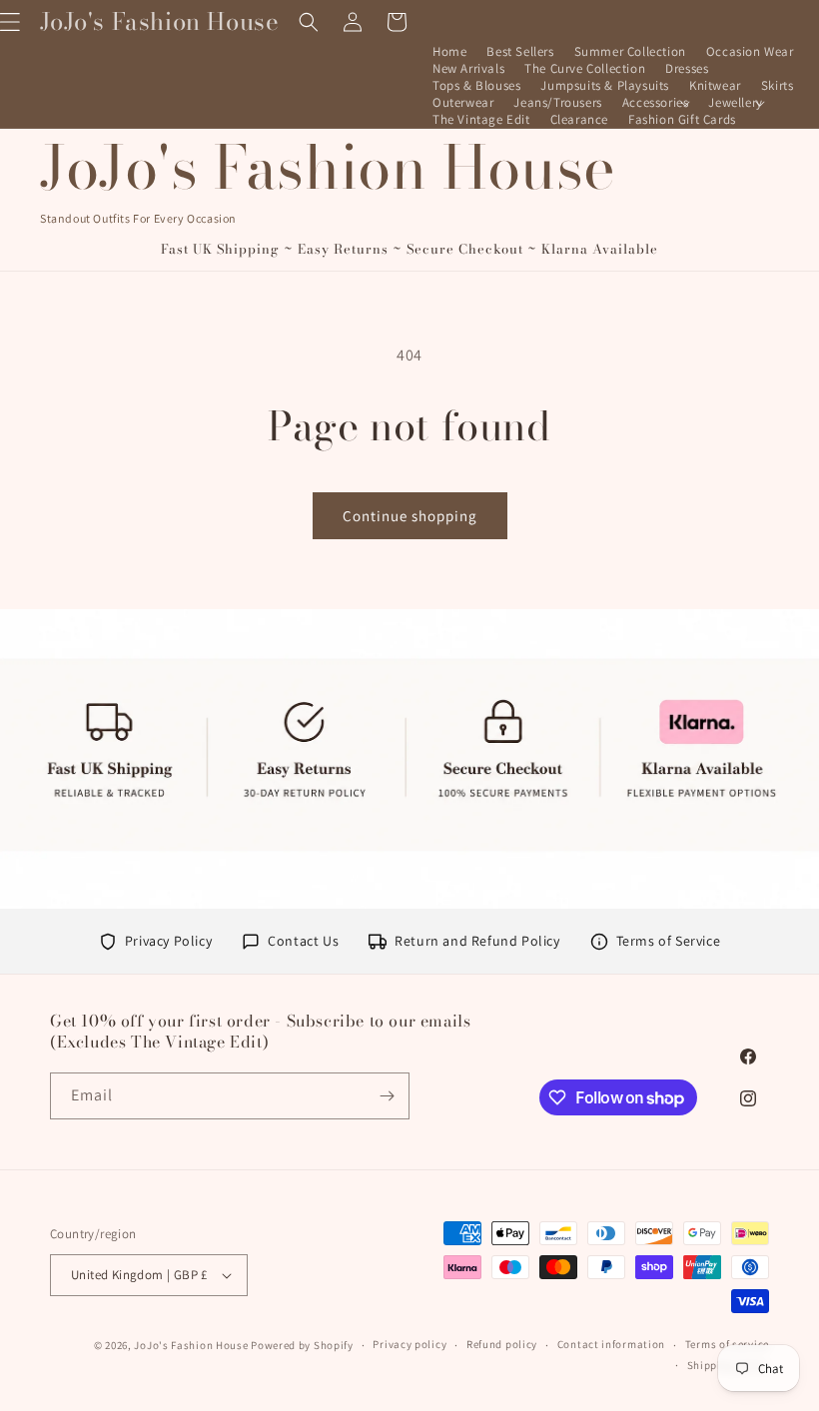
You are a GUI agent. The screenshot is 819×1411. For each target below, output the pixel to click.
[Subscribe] (387, 1095)
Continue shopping (410, 515)
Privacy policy (409, 1344)
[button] (655, 103)
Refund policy (501, 1344)
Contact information (611, 1344)
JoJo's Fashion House (191, 1345)
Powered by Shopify (302, 1345)
